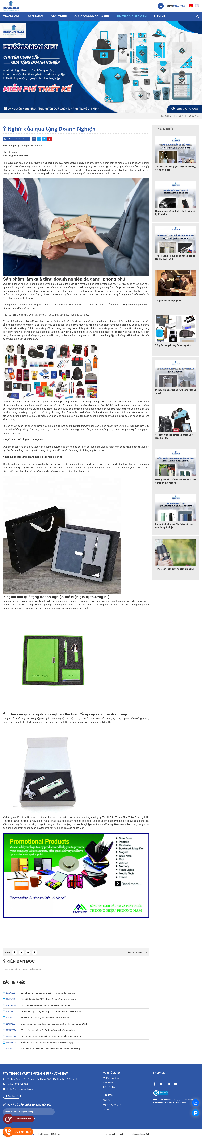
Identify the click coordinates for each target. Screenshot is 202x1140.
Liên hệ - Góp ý (110, 1087)
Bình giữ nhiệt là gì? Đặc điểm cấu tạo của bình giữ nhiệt (174, 526)
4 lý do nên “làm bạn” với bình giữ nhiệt (174, 569)
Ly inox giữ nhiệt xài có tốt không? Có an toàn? (175, 392)
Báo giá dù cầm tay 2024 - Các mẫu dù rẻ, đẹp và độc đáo (41, 999)
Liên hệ (159, 16)
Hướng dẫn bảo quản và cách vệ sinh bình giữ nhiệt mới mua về (175, 481)
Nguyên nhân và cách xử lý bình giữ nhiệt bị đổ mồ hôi (175, 213)
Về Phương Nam (111, 1078)
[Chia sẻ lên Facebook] (34, 139)
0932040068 (179, 6)
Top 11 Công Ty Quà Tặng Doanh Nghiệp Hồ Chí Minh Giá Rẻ (175, 257)
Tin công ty (108, 1109)
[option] (101, 65)
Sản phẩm (108, 1082)
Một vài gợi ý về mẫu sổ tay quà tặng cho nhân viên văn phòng (43, 1049)
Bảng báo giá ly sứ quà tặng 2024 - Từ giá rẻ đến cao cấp (40, 993)
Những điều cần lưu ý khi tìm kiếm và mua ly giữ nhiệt (38, 1017)
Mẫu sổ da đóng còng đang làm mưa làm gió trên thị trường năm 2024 (46, 1024)
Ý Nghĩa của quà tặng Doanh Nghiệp (173, 345)
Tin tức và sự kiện (132, 16)
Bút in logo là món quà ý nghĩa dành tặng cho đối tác (38, 1005)
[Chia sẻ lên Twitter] (44, 139)
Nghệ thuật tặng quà (112, 1104)
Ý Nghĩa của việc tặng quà (168, 300)
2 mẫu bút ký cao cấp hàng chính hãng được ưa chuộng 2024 (42, 1042)
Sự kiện (106, 1100)
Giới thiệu (59, 16)
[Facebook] (154, 1084)
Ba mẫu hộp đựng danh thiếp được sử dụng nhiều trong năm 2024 (44, 1036)
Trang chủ (165, 115)
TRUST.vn (55, 1134)
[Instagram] (168, 1084)
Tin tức (177, 115)
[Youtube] (175, 1084)
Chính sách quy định (140, 1134)
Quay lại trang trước (139, 952)
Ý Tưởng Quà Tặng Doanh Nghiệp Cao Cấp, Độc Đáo (174, 436)
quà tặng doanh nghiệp (16, 155)
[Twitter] (161, 1084)
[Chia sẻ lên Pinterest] (49, 139)
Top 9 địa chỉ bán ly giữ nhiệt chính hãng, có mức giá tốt (175, 168)
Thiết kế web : (43, 1134)
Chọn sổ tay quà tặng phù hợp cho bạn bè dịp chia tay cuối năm (43, 1011)
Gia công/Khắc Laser (91, 16)
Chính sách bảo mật (114, 1134)
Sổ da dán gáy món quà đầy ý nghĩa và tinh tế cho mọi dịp (40, 1030)
